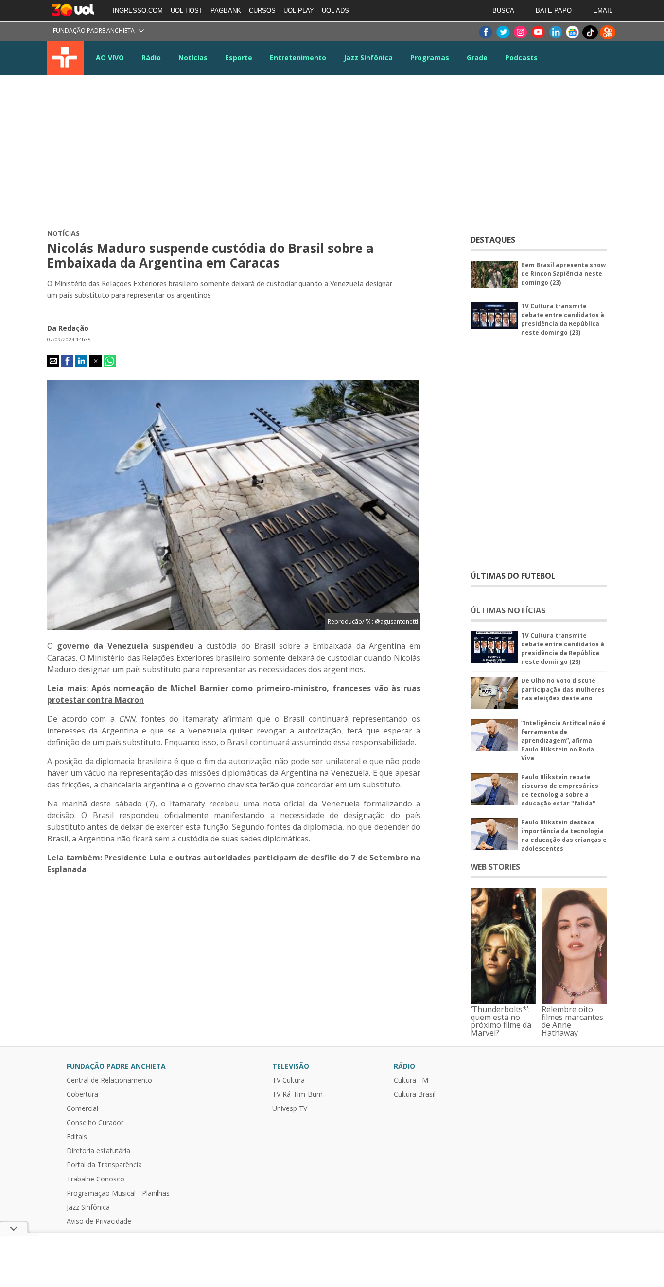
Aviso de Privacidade (99, 1221)
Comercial (82, 1108)
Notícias (193, 57)
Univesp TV (289, 1108)
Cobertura (82, 1094)
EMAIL (602, 10)
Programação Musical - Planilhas (118, 1193)
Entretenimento (298, 57)
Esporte (238, 57)
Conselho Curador (95, 1122)
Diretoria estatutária (98, 1150)
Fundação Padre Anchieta (94, 30)
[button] (53, 361)
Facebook (485, 32)
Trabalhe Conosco (95, 1179)
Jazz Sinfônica (368, 57)
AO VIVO (110, 57)
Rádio (151, 57)
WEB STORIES (495, 866)
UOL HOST (187, 10)
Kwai (607, 32)
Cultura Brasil (415, 1094)
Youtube (537, 32)
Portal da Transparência (104, 1165)
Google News (572, 32)
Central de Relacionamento (109, 1080)
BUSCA (503, 10)
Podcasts (521, 57)
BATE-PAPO (554, 10)
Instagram (520, 32)
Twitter (502, 32)
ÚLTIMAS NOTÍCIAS (508, 610)
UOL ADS (335, 10)
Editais (77, 1136)
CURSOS (262, 10)
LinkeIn (555, 32)
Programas (429, 57)
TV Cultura (65, 58)
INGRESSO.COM (138, 10)
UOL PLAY (298, 10)
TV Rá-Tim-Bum (297, 1094)
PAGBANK (225, 10)
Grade (477, 57)
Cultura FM (411, 1080)
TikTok (590, 32)
